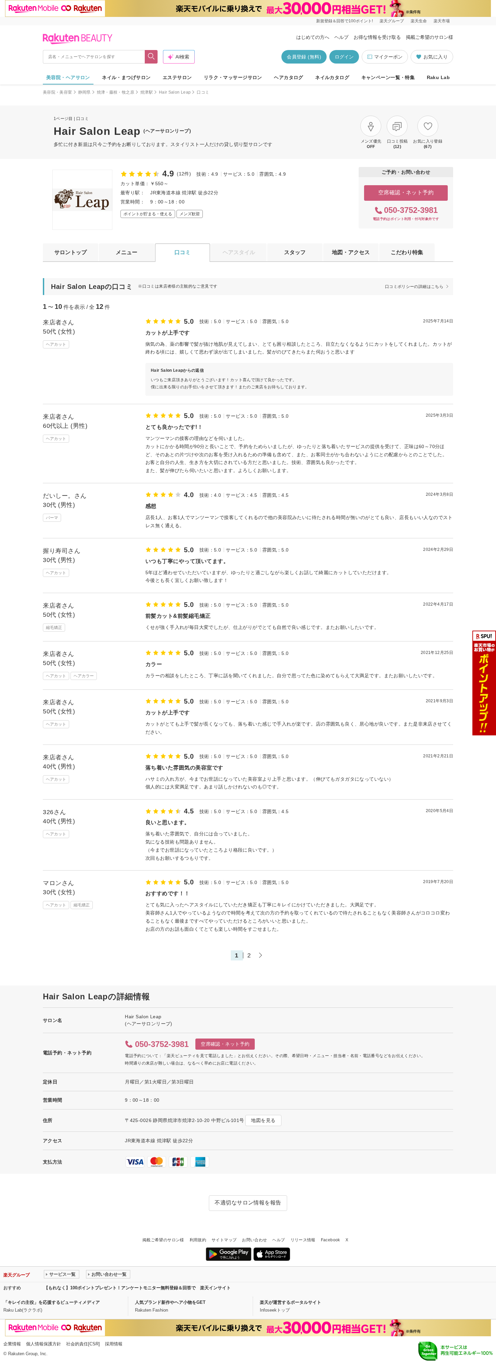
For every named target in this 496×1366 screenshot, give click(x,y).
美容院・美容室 (57, 92)
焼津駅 (146, 92)
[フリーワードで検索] (151, 57)
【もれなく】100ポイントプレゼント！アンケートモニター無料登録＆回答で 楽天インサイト (137, 1287)
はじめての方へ (312, 37)
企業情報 (12, 1343)
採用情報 (113, 1343)
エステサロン (177, 77)
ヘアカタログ (288, 77)
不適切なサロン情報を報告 (248, 1202)
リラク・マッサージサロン (233, 77)
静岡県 (84, 92)
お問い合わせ (254, 1240)
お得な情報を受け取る (377, 37)
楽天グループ (392, 21)
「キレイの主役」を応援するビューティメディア (51, 1302)
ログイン (344, 56)
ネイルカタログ (332, 77)
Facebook (330, 1240)
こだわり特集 (407, 252)
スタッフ (295, 252)
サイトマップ (224, 1240)
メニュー (126, 252)
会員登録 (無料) (304, 56)
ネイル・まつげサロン (126, 77)
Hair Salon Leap (175, 92)
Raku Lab (438, 77)
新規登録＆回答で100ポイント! (344, 21)
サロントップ (70, 252)
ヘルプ (341, 37)
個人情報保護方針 (43, 1343)
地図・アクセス (351, 252)
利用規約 (198, 1240)
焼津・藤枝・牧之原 (115, 92)
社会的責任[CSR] (83, 1343)
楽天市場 (442, 21)
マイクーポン (388, 56)
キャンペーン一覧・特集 (388, 77)
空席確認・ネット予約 (406, 192)
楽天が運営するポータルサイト (290, 1302)
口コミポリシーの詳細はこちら (414, 287)
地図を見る (263, 1120)
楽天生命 (419, 21)
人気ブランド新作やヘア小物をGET (170, 1302)
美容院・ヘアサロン (68, 77)
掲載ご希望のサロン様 (429, 37)
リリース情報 (303, 1240)
